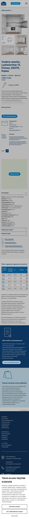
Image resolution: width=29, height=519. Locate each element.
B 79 (3, 288)
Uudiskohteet (5, 426)
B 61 (3, 281)
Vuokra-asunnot (5, 422)
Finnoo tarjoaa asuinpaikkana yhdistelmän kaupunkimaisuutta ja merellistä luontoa (18, 138)
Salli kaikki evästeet (14, 506)
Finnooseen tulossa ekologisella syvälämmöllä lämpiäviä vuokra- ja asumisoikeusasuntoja (18, 143)
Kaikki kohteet (5, 427)
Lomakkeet (4, 437)
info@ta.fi (8, 474)
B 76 (3, 285)
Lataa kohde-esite (10, 243)
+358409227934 (14, 126)
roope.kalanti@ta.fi (17, 130)
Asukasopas (4, 439)
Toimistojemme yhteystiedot (13, 464)
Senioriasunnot (5, 424)
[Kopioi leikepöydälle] (7, 150)
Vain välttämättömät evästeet (14, 511)
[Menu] (26, 3)
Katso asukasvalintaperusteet (13, 246)
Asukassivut (4, 435)
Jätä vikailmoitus (5, 433)
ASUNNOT (4, 417)
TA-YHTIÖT (4, 443)
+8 (25, 52)
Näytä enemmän (6, 107)
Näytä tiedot (14, 516)
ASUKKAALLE (5, 432)
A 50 (3, 278)
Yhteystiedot (4, 447)
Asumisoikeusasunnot (7, 420)
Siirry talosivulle (9, 239)
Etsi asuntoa (4, 418)
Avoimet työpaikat (6, 445)
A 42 (3, 274)
